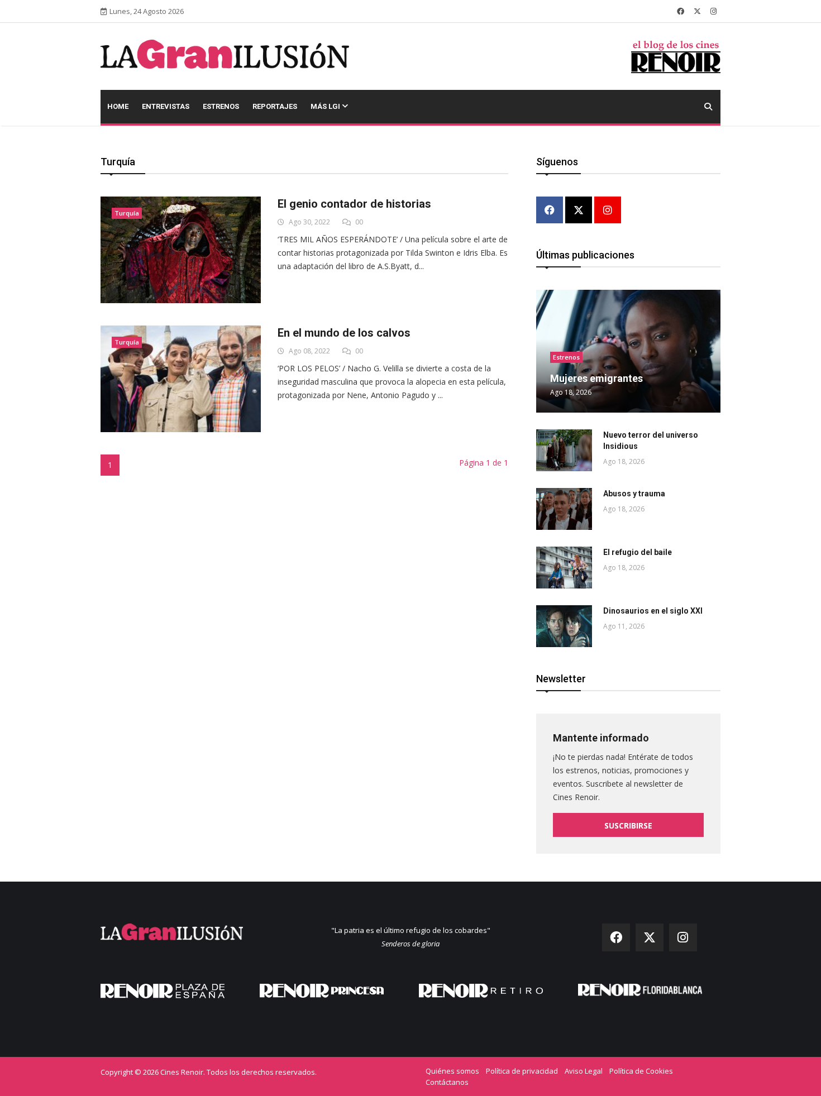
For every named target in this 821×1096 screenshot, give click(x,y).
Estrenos (221, 106)
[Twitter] (578, 210)
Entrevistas (165, 106)
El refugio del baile (637, 552)
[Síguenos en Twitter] (697, 11)
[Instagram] (607, 210)
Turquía (126, 213)
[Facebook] (549, 210)
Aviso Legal (584, 1071)
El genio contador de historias (354, 203)
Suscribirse (628, 825)
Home (117, 106)
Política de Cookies (641, 1071)
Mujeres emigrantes (596, 378)
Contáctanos (447, 1082)
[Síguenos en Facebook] (680, 11)
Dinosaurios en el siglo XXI (653, 610)
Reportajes (274, 106)
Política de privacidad (522, 1071)
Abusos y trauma (634, 493)
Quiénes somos (452, 1071)
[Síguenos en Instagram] (713, 11)
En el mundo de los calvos (344, 332)
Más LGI (326, 106)
